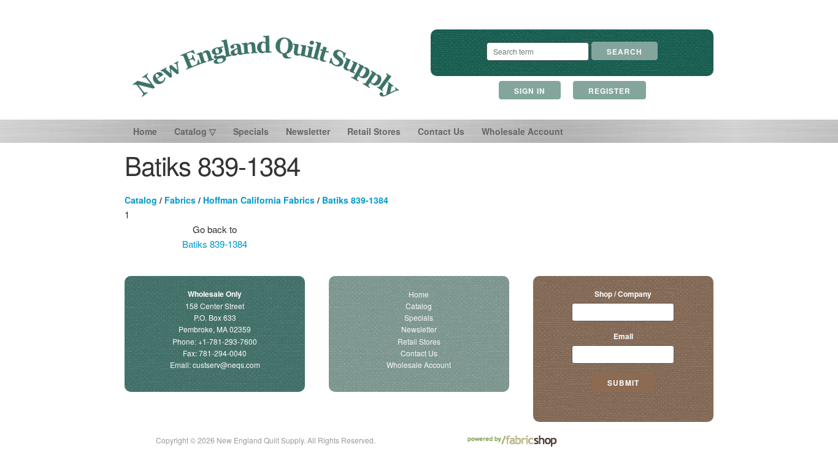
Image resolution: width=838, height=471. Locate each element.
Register (609, 90)
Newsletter (308, 131)
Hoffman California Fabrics (259, 200)
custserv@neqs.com (226, 364)
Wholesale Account (522, 131)
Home (145, 131)
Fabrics (180, 200)
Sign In (529, 90)
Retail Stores (374, 131)
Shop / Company (623, 293)
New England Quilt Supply (266, 66)
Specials (251, 131)
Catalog (141, 200)
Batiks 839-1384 (355, 200)
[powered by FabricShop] (512, 441)
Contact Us (441, 131)
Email (623, 336)
